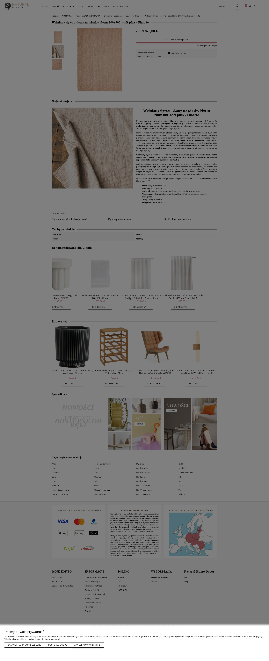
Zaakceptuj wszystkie (87, 645)
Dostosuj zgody (57, 645)
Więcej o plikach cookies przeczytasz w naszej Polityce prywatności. (32, 639)
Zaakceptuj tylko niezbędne (24, 645)
